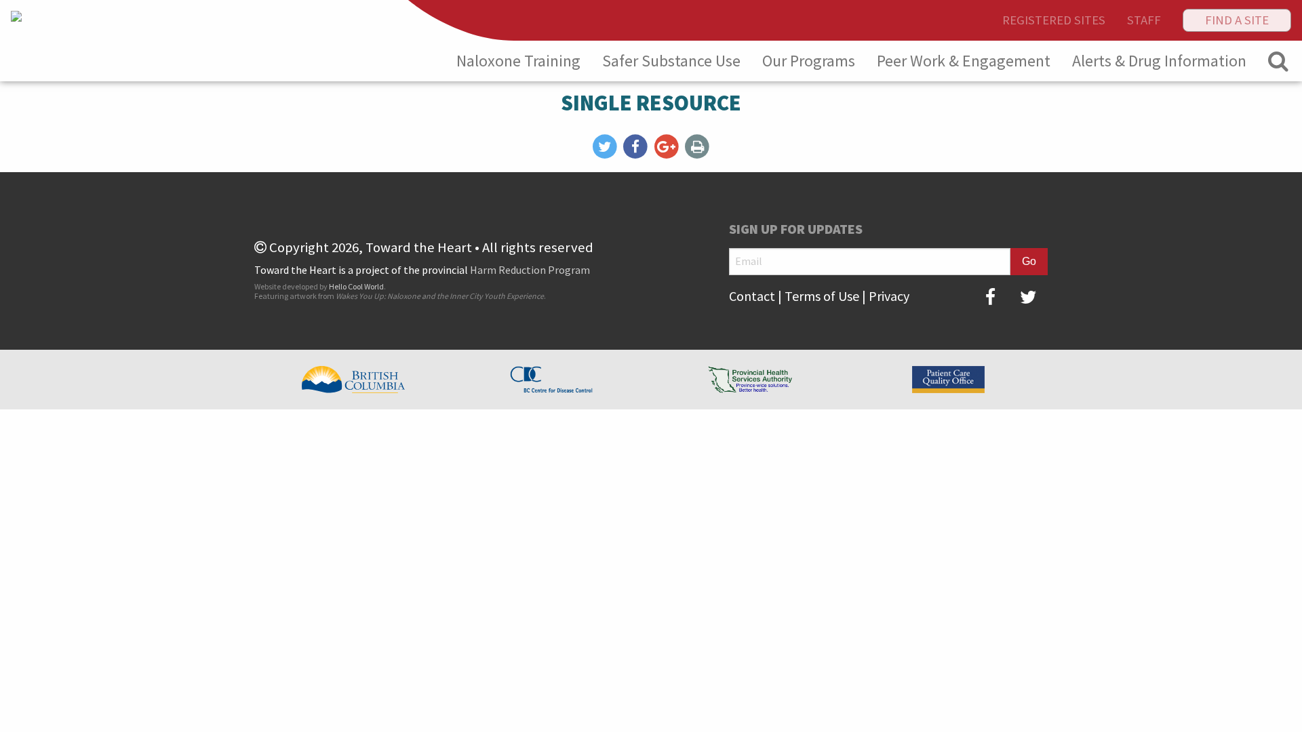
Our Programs (808, 60)
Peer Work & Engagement (963, 60)
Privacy (889, 295)
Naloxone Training (518, 60)
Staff (1144, 20)
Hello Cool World (356, 286)
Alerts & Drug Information (1159, 60)
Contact (752, 295)
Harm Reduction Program (530, 270)
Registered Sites (1053, 20)
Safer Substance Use (671, 60)
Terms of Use (822, 295)
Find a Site (1237, 20)
